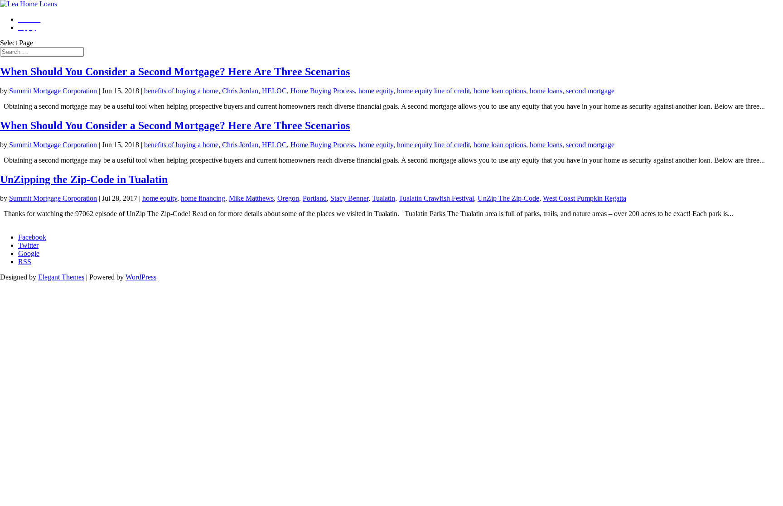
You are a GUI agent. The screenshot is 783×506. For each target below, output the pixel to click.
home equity (375, 91)
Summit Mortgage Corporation (53, 91)
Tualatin (383, 198)
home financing (203, 198)
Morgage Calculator (28, 222)
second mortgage (590, 91)
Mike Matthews (251, 198)
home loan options (500, 91)
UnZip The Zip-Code (508, 198)
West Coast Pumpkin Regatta (584, 198)
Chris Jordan (240, 91)
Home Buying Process (322, 91)
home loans (546, 91)
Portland (315, 198)
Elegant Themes (61, 277)
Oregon (288, 198)
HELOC (274, 91)
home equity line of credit (433, 91)
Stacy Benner (349, 198)
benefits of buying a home (181, 91)
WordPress (141, 277)
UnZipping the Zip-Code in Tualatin (84, 179)
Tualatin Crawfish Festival (436, 198)
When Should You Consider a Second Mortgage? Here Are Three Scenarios (175, 71)
